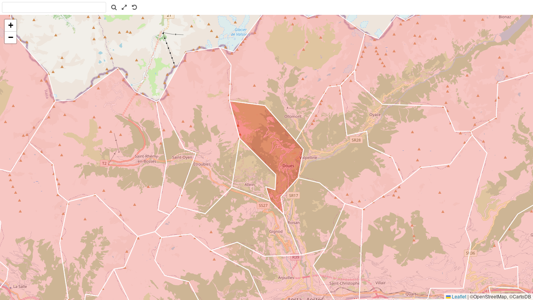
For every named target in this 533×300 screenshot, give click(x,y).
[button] (10, 26)
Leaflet (458, 296)
